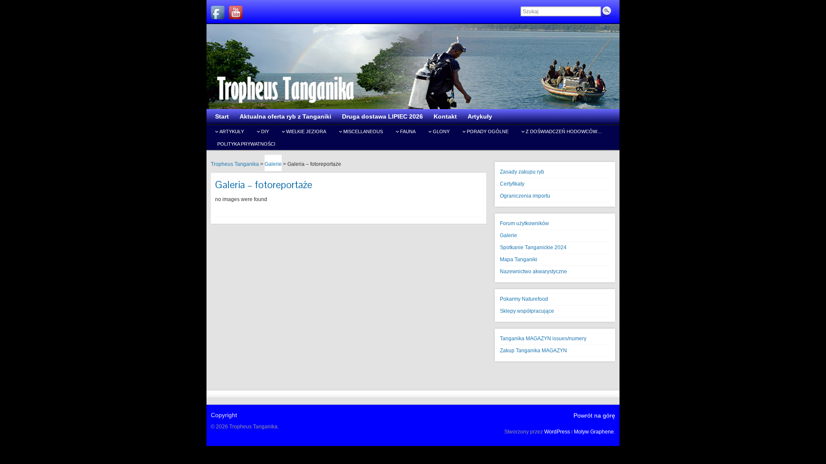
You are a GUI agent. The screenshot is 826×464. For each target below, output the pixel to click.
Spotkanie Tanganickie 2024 (533, 247)
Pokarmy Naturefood (524, 299)
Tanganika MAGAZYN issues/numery (543, 339)
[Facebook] (218, 12)
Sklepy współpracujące (527, 311)
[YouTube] (236, 12)
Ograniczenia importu (525, 196)
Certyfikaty (512, 184)
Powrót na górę (594, 415)
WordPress (557, 432)
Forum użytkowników (524, 223)
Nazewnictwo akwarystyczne (533, 272)
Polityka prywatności (246, 144)
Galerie (508, 235)
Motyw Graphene (594, 432)
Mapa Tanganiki (518, 259)
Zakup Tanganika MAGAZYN (533, 351)
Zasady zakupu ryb (522, 172)
